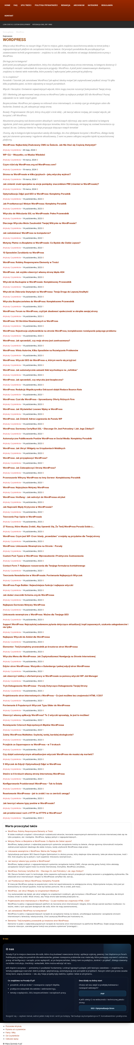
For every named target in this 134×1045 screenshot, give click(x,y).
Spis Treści (26, 5)
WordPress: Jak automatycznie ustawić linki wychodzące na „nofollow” (40, 370)
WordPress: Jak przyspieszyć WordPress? (25, 458)
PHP (102, 993)
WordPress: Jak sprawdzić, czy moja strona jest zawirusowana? (36, 340)
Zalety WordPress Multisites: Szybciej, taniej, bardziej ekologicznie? (38, 734)
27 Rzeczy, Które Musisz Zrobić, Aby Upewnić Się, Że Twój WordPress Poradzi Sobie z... (48, 526)
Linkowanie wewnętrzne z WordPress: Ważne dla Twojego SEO (36, 614)
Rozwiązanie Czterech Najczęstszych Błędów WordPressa (33, 725)
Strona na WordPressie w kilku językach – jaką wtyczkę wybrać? (37, 174)
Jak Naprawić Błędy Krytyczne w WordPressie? (28, 507)
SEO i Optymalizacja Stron (102, 1008)
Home (7, 5)
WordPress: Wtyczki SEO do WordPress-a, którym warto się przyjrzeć (39, 360)
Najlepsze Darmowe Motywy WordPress (24, 605)
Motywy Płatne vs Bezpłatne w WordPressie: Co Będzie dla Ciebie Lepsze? (41, 242)
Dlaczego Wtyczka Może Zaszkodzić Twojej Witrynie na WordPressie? (40, 223)
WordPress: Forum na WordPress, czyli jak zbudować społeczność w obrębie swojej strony (50, 311)
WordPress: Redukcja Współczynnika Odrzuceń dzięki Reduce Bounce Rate (42, 389)
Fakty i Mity (11, 1032)
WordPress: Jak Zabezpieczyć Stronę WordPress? (29, 467)
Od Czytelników (12, 1036)
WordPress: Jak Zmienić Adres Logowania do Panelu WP (32, 419)
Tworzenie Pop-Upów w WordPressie (22, 516)
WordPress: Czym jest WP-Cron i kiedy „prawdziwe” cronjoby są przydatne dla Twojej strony (51, 536)
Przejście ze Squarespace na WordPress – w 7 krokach (31, 744)
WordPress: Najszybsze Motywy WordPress (26, 487)
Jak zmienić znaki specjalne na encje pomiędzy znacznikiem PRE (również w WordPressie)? (51, 184)
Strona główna (8, 32)
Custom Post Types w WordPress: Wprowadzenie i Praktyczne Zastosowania (43, 556)
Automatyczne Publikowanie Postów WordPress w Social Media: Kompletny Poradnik (47, 438)
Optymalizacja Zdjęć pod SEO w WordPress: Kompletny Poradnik (37, 194)
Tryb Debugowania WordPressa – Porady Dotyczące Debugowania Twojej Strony (45, 686)
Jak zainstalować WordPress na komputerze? (27, 233)
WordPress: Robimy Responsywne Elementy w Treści (31, 262)
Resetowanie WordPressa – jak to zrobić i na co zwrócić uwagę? (36, 793)
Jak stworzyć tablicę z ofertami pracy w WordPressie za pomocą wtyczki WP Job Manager (50, 676)
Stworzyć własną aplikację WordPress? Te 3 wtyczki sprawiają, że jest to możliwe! (46, 715)
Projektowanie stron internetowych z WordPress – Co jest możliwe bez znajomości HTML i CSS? (53, 695)
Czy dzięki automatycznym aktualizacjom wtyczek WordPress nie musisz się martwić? (48, 754)
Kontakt (9, 15)
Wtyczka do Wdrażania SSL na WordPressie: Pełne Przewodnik (36, 213)
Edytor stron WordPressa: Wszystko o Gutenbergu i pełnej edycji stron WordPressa (46, 666)
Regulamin (107, 5)
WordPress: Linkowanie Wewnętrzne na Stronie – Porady (32, 546)
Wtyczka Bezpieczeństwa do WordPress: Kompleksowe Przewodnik (38, 301)
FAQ (15, 5)
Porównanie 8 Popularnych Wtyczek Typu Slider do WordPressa (36, 705)
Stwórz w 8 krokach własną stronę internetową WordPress (34, 773)
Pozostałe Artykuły (14, 1026)
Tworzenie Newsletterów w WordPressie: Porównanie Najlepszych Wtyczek (42, 575)
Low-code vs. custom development (16, 24)
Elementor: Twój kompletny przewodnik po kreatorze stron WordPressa (40, 646)
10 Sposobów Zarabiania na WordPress (23, 252)
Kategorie (93, 5)
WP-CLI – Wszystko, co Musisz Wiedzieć (24, 154)
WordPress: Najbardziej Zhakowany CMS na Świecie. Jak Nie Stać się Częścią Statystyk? (49, 145)
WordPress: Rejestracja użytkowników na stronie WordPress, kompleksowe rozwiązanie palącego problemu (59, 331)
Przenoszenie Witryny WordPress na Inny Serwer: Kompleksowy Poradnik (41, 477)
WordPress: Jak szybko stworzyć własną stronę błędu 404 (33, 272)
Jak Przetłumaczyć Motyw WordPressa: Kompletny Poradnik (34, 203)
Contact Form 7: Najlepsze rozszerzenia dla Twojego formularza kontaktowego (44, 565)
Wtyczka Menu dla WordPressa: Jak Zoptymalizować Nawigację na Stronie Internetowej (49, 656)
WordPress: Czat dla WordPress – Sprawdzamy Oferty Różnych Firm (39, 399)
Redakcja (65, 5)
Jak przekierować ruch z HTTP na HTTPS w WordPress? (32, 813)
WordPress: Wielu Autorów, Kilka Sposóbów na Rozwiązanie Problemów (40, 350)
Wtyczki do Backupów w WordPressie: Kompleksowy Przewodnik (37, 282)
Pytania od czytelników (16, 1029)
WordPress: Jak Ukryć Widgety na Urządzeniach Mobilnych (34, 448)
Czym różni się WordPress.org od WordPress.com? (29, 164)
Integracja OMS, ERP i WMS (42, 24)
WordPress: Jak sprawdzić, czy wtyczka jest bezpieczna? (33, 379)
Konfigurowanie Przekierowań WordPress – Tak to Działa (32, 783)
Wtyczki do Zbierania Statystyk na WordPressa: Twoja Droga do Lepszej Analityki (45, 291)
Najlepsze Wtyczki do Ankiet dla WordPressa (26, 637)
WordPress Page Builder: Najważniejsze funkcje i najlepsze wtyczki (38, 585)
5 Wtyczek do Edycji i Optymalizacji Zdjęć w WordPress (32, 764)
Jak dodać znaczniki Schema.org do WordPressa (28, 595)
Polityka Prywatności (46, 5)
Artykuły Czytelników (12, 150)
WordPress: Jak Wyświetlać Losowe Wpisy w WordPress (32, 409)
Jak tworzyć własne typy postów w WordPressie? (29, 803)
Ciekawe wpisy (12, 1039)
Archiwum (79, 5)
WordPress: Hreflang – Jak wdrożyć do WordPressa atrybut (34, 497)
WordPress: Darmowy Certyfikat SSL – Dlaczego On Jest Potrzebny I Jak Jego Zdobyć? (48, 428)
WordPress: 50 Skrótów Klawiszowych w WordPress (30, 321)
